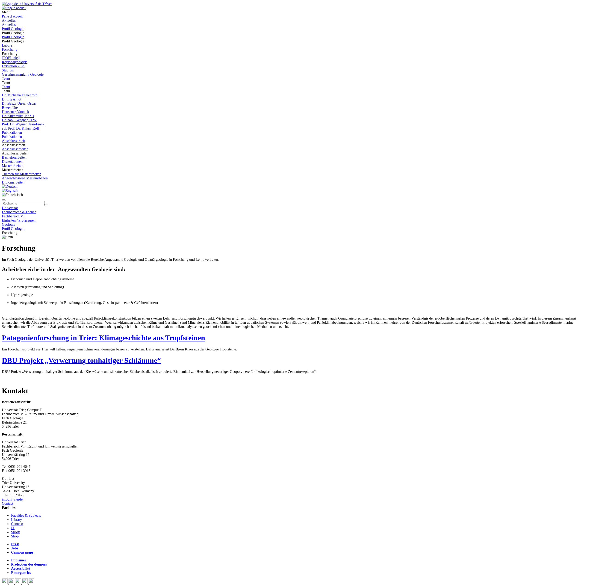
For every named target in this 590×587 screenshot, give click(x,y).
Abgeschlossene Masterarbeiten (25, 178)
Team (6, 78)
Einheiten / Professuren (18, 220)
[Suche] (4, 200)
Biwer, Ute (10, 108)
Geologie (8, 224)
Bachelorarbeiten (14, 157)
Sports (15, 532)
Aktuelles (9, 20)
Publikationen (12, 132)
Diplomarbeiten (13, 182)
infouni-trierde (12, 499)
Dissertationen (12, 161)
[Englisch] (10, 191)
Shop (15, 536)
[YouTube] (18, 583)
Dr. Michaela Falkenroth (19, 95)
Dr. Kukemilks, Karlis (18, 116)
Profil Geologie (13, 29)
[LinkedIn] (31, 583)
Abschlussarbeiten (15, 149)
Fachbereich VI (13, 216)
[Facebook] (5, 583)
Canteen (17, 524)
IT (13, 528)
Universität (10, 208)
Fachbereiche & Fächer (19, 212)
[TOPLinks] (11, 58)
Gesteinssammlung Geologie (23, 74)
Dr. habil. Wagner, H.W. (19, 120)
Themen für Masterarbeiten (21, 174)
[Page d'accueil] (14, 8)
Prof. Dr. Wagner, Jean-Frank (23, 124)
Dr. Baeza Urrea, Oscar (19, 103)
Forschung (9, 49)
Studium (8, 70)
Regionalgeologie (14, 62)
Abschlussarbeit (13, 141)
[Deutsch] (10, 186)
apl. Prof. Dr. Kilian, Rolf (20, 128)
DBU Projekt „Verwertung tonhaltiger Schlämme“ (81, 360)
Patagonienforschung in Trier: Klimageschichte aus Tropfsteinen (103, 338)
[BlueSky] (12, 583)
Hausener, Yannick (15, 112)
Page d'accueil (12, 16)
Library (16, 520)
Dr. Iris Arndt (11, 99)
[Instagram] (25, 583)
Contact (7, 503)
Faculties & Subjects (26, 515)
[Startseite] (27, 4)
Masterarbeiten (12, 166)
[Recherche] (46, 204)
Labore (7, 45)
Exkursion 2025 (13, 66)
